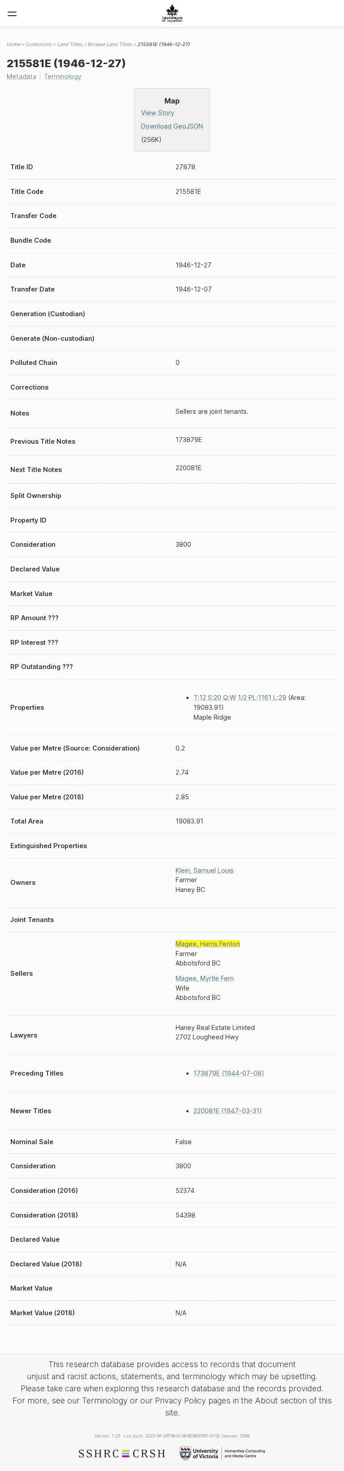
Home (13, 44)
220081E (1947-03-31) (228, 1111)
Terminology (63, 76)
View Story (157, 112)
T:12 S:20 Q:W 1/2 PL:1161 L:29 (240, 697)
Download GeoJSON (172, 126)
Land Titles (70, 44)
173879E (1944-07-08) (229, 1073)
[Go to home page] (172, 13)
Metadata (21, 76)
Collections (39, 44)
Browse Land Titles (110, 44)
